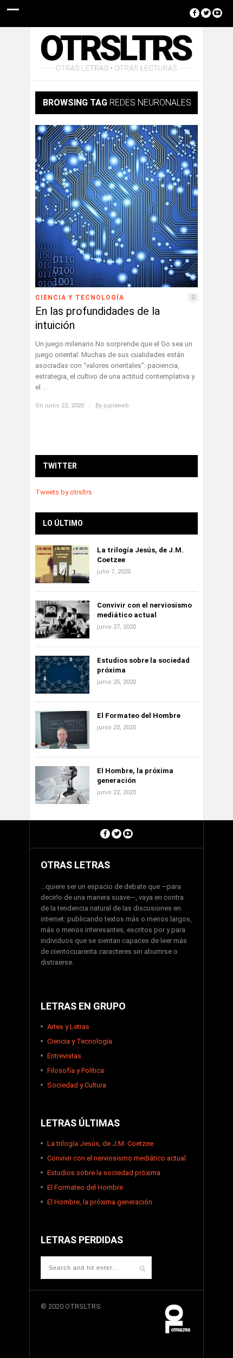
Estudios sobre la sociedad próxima (103, 1173)
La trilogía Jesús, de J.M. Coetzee (100, 1143)
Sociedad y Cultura (76, 1085)
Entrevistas (64, 1056)
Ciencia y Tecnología (79, 297)
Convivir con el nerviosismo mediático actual (116, 1158)
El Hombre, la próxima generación (99, 1202)
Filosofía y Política (75, 1070)
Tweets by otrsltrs (63, 492)
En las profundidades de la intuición (97, 318)
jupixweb (116, 405)
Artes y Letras (68, 1027)
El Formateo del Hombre (138, 715)
